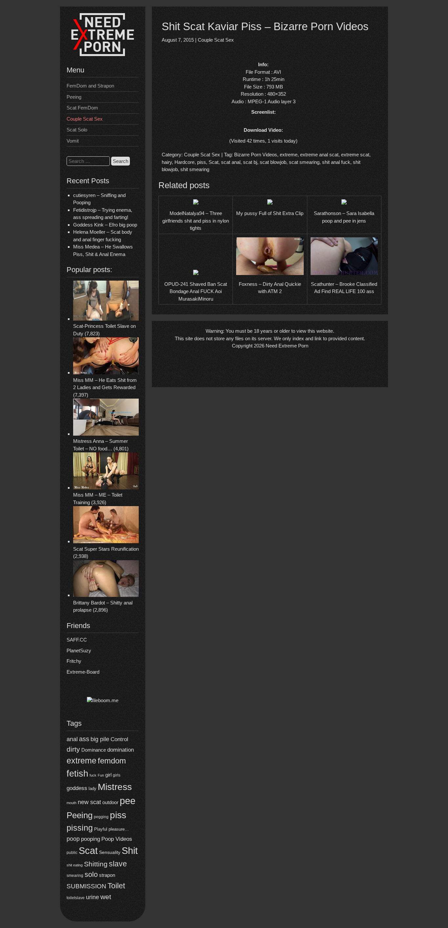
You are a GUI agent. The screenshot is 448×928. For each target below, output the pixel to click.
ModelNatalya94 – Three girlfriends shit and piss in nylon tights (195, 220)
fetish (77, 773)
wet (105, 896)
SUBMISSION (86, 886)
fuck (93, 775)
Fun (101, 775)
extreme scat (355, 154)
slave (118, 863)
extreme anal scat (319, 154)
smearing (75, 875)
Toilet (116, 885)
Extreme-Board (83, 672)
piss (118, 815)
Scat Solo (77, 129)
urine (92, 897)
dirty (73, 749)
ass (84, 738)
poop (73, 838)
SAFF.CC (77, 639)
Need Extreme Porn (287, 345)
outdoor (110, 802)
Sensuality (109, 852)
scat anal (230, 162)
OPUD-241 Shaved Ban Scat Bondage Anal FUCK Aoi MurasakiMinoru (195, 291)
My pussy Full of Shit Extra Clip (269, 213)
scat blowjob (273, 162)
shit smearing (194, 169)
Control (119, 739)
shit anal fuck (336, 162)
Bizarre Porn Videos (255, 154)
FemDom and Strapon (90, 86)
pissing (80, 827)
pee (127, 801)
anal (72, 739)
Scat (88, 850)
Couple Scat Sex (85, 119)
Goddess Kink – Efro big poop (105, 224)
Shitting (96, 864)
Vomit (73, 141)
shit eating (75, 865)
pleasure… (119, 829)
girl (108, 775)
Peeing (74, 97)
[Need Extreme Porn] (102, 54)
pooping (90, 839)
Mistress (115, 787)
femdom (112, 760)
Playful (100, 829)
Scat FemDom (82, 107)
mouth (71, 803)
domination (120, 750)
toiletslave (76, 898)
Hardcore (184, 162)
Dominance (93, 750)
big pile (100, 739)
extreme (81, 760)
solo (91, 874)
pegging (101, 817)
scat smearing (304, 162)
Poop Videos (116, 839)
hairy (167, 162)
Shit (130, 850)
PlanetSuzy (79, 650)
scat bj (250, 162)
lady (92, 788)
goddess (77, 788)
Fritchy (74, 661)
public (72, 852)
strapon (107, 875)
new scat (89, 802)
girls (116, 775)
